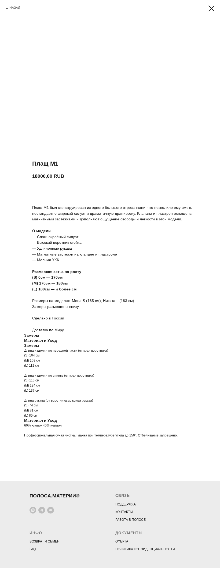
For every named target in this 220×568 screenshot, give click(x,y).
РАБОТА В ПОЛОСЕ (130, 520)
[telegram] (41, 510)
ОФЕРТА (121, 541)
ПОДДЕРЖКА (125, 504)
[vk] (50, 510)
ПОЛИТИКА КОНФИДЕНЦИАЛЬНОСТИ (145, 549)
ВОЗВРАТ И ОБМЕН (45, 541)
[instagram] (33, 510)
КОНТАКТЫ (124, 512)
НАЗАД (14, 8)
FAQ (33, 549)
